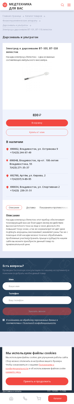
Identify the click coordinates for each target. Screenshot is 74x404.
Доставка (30, 207)
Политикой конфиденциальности (39, 323)
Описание (14, 207)
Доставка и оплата (12, 391)
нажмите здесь (13, 372)
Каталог (58, 398)
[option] (37, 77)
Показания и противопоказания (56, 207)
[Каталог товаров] (69, 5)
